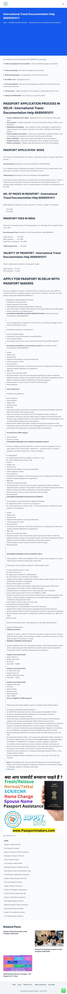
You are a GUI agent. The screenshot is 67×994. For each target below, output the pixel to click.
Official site (10, 769)
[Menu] (63, 4)
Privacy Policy (27, 984)
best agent (42, 59)
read (58, 118)
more (8, 120)
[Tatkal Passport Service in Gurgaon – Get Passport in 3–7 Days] (17, 963)
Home (14, 984)
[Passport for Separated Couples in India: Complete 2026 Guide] (49, 938)
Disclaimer (51, 984)
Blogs (19, 984)
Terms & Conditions (40, 984)
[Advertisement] (33, 38)
